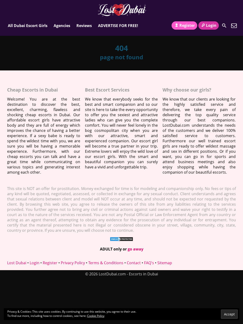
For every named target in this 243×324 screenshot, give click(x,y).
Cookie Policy (95, 316)
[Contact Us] (234, 25)
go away (135, 249)
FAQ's (149, 262)
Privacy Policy (73, 262)
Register (187, 25)
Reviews (84, 25)
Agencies (62, 25)
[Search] (224, 25)
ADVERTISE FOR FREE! (118, 25)
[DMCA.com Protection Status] (121, 240)
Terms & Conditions (105, 262)
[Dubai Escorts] (121, 10)
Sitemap (164, 262)
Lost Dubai (16, 262)
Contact (134, 262)
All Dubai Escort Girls (27, 25)
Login (211, 25)
